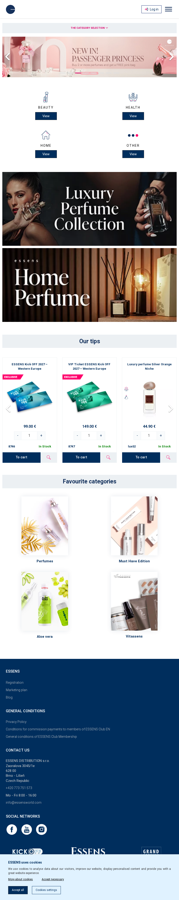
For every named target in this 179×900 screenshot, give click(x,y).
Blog (9, 697)
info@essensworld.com (23, 802)
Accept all (18, 890)
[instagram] (41, 829)
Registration (15, 682)
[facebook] (12, 829)
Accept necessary (53, 879)
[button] (171, 57)
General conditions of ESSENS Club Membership (41, 736)
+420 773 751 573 (19, 788)
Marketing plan (16, 690)
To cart (21, 457)
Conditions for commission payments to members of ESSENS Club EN (58, 729)
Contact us (17, 750)
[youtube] (27, 829)
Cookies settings (46, 890)
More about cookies (20, 879)
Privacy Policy (16, 722)
